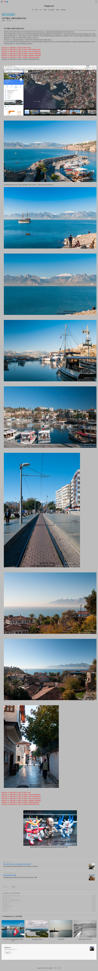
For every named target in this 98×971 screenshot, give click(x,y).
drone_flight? (51, 9)
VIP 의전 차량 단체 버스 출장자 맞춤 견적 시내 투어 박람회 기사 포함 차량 (20, 866)
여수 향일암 (4, 911)
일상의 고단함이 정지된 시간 (10, 949)
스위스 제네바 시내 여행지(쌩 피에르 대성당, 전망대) (11, 896)
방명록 (57, 9)
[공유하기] (6, 887)
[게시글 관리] (8, 887)
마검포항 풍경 (4, 904)
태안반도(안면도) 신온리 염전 (7, 906)
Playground (49, 5)
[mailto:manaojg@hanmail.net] (7, 2)
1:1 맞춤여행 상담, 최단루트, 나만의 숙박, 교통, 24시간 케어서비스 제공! (20, 877)
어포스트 (43, 968)
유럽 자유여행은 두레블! (9, 875)
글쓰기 (59, 968)
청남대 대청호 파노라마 (6, 902)
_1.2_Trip (11, 893)
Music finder (63, 9)
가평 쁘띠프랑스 (5, 909)
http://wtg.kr (5, 862)
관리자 (55, 968)
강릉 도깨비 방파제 (5, 907)
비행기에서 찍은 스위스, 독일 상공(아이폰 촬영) (10, 899)
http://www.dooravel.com (8, 873)
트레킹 (36, 9)
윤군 (52, 968)
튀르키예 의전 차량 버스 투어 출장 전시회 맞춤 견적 (17, 864)
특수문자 (45, 9)
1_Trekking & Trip (6, 893)
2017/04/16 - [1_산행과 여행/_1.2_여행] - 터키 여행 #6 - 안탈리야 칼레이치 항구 (21, 59)
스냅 (40, 9)
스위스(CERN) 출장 (5, 897)
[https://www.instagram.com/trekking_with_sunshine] (4, 2)
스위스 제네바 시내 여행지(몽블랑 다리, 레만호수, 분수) (11, 901)
